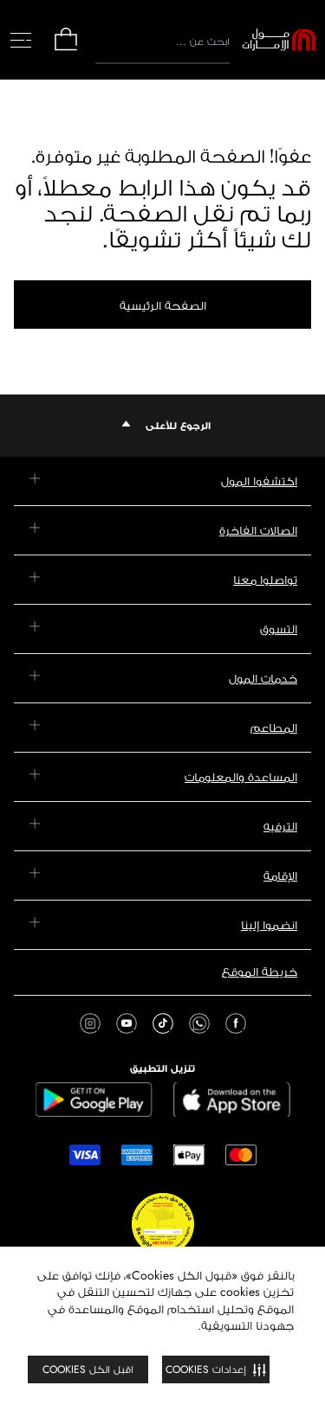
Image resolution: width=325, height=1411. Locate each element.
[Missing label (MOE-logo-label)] (279, 39)
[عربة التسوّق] (66, 49)
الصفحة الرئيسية (163, 305)
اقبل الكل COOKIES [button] (87, 1369)
